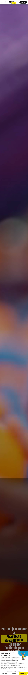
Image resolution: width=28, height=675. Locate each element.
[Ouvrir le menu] (2, 2)
